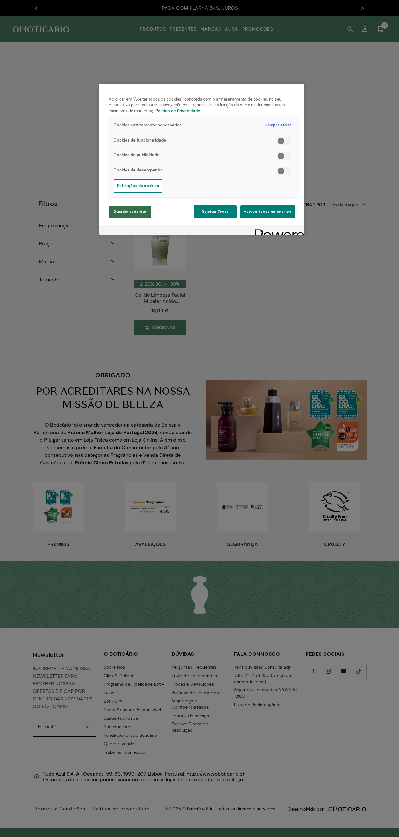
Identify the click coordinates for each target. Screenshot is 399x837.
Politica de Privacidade (177, 110)
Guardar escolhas (130, 211)
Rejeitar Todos (215, 211)
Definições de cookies (138, 185)
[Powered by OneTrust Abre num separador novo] (277, 231)
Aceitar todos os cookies (267, 211)
